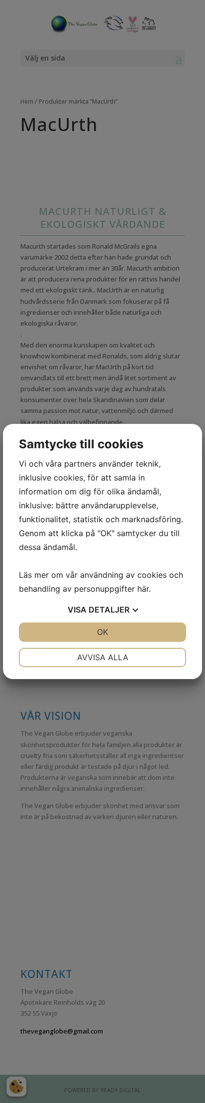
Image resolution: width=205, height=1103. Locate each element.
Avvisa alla (102, 657)
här (143, 589)
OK (102, 632)
